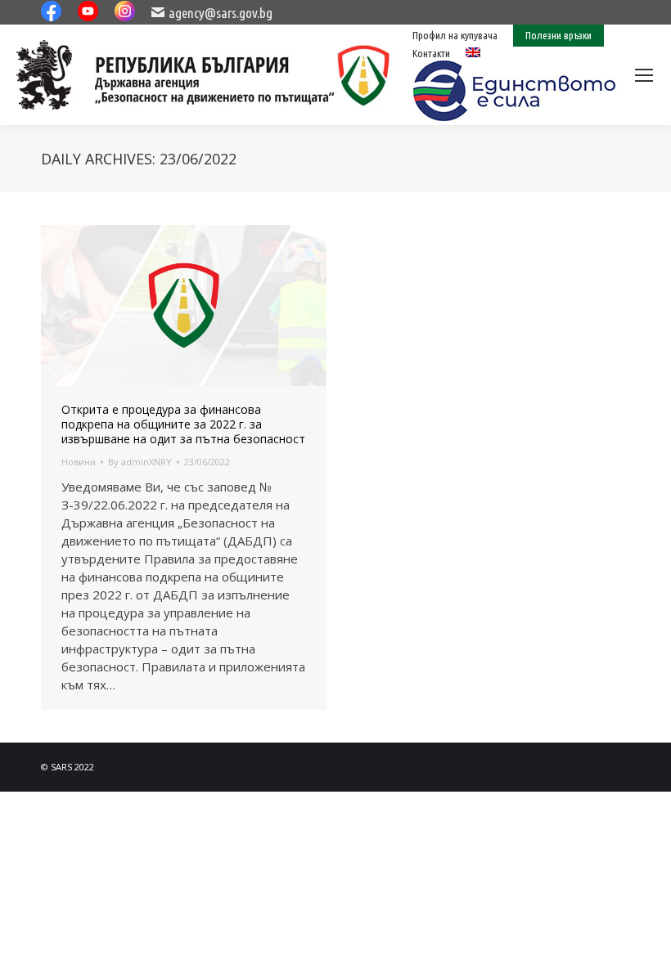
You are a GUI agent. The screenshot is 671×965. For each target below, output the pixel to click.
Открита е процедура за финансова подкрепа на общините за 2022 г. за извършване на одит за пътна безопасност (183, 424)
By (140, 462)
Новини (78, 462)
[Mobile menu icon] (644, 75)
